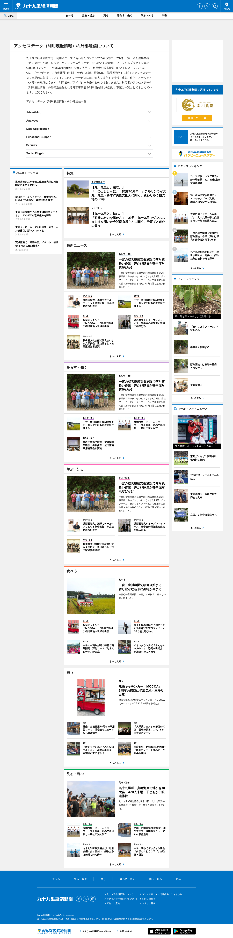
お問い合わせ (148, 898)
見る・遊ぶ (88, 15)
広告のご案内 (113, 903)
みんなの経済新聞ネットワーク (54, 931)
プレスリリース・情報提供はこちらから (162, 894)
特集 (164, 15)
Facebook (200, 6)
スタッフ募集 (148, 903)
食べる (70, 15)
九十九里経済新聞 (36, 6)
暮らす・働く (124, 15)
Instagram (215, 6)
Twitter (207, 6)
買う (105, 15)
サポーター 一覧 (197, 118)
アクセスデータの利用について (122, 898)
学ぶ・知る (147, 15)
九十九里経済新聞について (120, 894)
